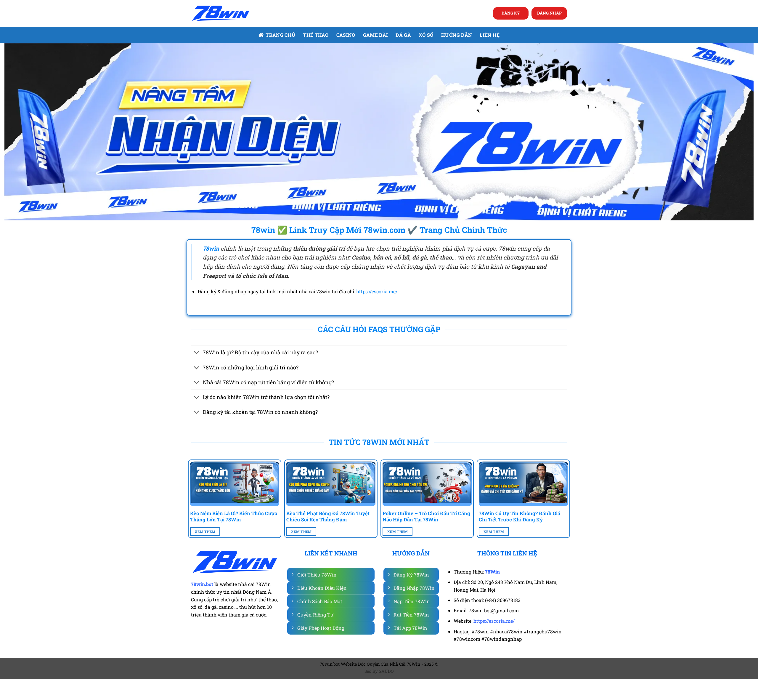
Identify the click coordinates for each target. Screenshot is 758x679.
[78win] (220, 13)
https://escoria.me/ (376, 291)
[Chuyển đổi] (197, 353)
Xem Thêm (205, 531)
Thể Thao (316, 35)
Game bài (375, 35)
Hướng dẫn (456, 35)
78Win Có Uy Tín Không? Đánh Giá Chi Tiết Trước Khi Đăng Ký (519, 516)
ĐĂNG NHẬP (549, 13)
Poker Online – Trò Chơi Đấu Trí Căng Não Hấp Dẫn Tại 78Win (426, 516)
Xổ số (426, 35)
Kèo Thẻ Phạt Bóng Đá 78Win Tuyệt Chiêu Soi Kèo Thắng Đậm (328, 516)
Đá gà (403, 35)
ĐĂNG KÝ (511, 13)
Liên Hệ (490, 35)
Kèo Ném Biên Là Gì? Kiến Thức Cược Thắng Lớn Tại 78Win (233, 516)
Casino (345, 35)
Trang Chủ (280, 35)
